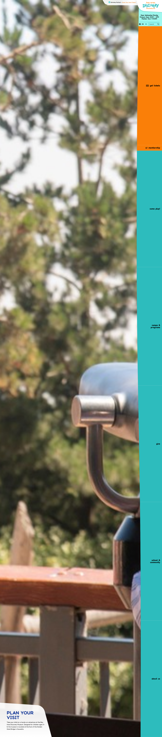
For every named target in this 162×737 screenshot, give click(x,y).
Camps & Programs (155, 326)
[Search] (158, 24)
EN (143, 24)
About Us (156, 678)
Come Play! (155, 208)
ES (146, 24)
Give (158, 443)
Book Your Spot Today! (129, 2)
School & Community (155, 561)
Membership (154, 147)
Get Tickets (155, 85)
